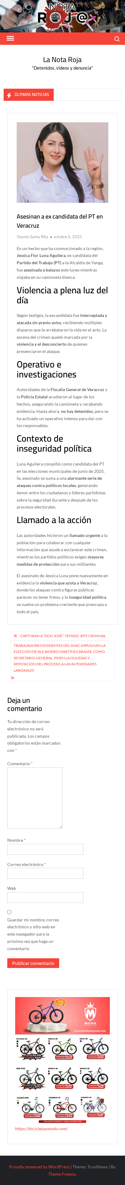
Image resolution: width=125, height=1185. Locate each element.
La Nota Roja (62, 59)
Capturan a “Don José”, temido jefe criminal (63, 636)
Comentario (20, 763)
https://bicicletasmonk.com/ (41, 1128)
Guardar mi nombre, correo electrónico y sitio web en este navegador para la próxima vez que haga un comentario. (33, 934)
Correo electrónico (26, 864)
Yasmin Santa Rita (32, 236)
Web (11, 888)
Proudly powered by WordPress (39, 1166)
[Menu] (10, 38)
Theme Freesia (62, 1174)
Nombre (16, 840)
